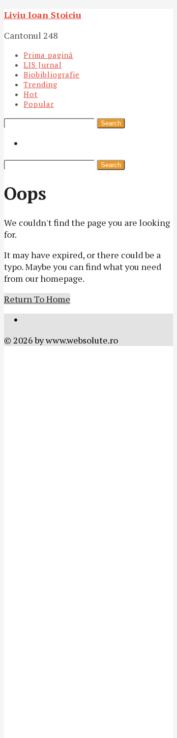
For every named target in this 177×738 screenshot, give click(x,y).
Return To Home (37, 299)
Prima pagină (48, 55)
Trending (41, 84)
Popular (39, 104)
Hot (31, 94)
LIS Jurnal (43, 65)
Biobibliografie (52, 74)
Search (111, 123)
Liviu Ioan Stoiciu (42, 15)
